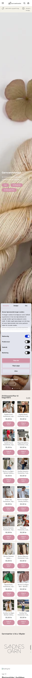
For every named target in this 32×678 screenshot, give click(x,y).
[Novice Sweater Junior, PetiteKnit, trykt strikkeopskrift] (9, 549)
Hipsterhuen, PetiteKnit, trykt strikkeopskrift (8, 586)
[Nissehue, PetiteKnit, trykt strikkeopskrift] (23, 520)
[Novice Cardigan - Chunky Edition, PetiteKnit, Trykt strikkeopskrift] (23, 492)
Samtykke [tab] (6, 305)
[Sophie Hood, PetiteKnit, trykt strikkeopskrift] (9, 435)
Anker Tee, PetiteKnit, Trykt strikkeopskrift (8, 500)
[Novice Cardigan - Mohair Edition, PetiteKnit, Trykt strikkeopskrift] (9, 464)
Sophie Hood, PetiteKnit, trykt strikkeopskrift (8, 444)
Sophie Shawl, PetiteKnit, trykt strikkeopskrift (23, 415)
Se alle (28, 398)
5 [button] (19, 388)
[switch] (27, 341)
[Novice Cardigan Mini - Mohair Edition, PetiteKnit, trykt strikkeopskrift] (23, 577)
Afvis (16, 371)
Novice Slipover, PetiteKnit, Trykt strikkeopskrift (23, 557)
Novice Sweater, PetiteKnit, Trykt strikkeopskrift (8, 529)
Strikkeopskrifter (9, 190)
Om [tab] (26, 305)
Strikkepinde (17, 185)
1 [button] (12, 388)
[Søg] (24, 3)
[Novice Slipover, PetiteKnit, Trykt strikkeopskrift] (23, 549)
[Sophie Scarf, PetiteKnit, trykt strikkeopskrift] (9, 407)
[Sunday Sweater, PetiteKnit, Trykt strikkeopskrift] (23, 464)
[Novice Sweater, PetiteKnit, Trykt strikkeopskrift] (9, 520)
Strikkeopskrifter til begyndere (10, 397)
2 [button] (14, 388)
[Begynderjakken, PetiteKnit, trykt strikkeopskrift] (23, 435)
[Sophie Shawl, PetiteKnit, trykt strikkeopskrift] (23, 407)
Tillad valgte (16, 366)
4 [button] (18, 388)
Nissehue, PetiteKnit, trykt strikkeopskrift (23, 529)
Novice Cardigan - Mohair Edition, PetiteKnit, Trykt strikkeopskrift (8, 472)
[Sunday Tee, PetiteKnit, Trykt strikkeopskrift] (23, 605)
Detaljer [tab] (16, 305)
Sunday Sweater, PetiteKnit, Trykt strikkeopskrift (23, 472)
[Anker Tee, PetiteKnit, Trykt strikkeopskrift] (9, 492)
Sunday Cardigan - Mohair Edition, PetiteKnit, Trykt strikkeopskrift (8, 614)
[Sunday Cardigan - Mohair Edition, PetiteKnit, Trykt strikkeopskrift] (9, 605)
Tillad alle (16, 360)
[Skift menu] (3, 3)
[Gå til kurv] (28, 3)
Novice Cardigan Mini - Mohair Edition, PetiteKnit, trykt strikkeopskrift (23, 586)
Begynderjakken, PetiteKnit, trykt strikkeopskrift (23, 444)
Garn (5, 185)
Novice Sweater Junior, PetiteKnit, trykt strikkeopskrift (8, 557)
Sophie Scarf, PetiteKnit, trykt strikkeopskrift (8, 415)
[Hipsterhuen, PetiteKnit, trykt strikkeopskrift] (9, 577)
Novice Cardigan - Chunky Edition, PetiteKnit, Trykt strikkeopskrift (23, 500)
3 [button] (16, 388)
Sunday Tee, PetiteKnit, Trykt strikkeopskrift (23, 614)
